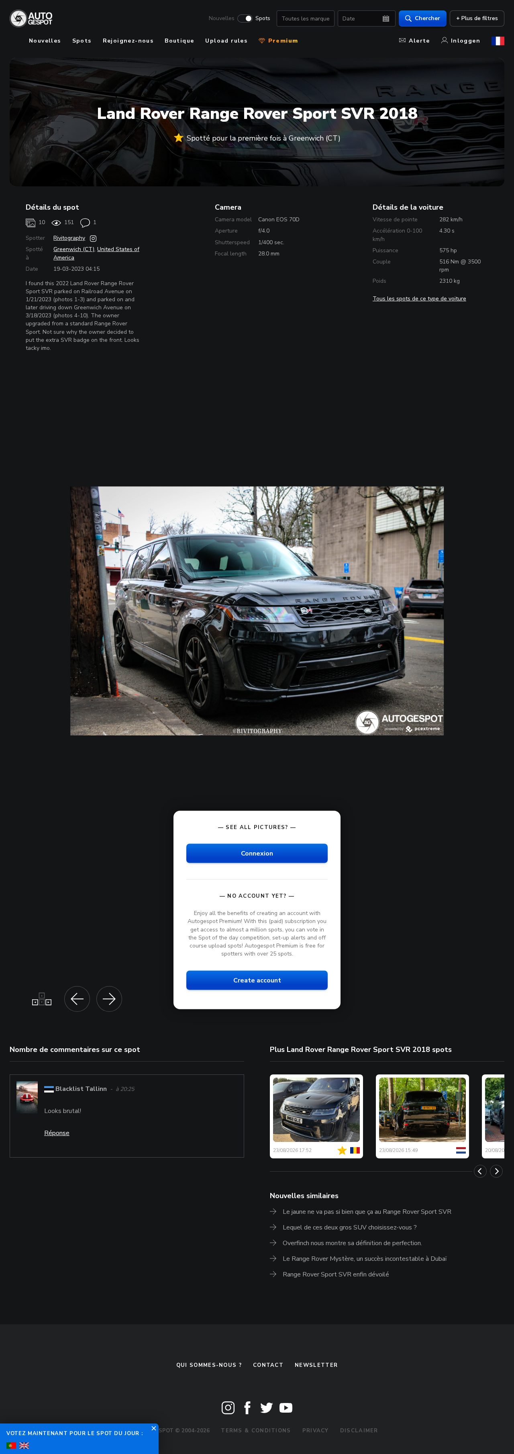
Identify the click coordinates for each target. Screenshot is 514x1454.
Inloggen (465, 41)
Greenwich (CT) (73, 249)
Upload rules (226, 41)
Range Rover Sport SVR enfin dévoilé (336, 1274)
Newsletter (316, 1365)
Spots (262, 18)
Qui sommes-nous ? (209, 1365)
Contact (268, 1365)
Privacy (315, 1430)
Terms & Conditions (256, 1430)
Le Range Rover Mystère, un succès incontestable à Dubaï (365, 1258)
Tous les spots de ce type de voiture (419, 298)
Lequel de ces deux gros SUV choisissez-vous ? (350, 1227)
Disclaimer (359, 1430)
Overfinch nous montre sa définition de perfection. (352, 1243)
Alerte (419, 41)
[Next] (496, 1171)
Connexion (257, 853)
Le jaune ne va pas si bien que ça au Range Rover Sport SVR (367, 1211)
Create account (257, 980)
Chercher (427, 18)
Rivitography (69, 238)
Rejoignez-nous (128, 41)
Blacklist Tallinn (81, 1088)
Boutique (179, 41)
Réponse (56, 1133)
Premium (282, 41)
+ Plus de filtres (477, 18)
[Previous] (480, 1171)
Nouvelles (222, 18)
